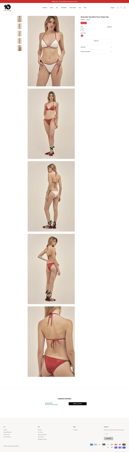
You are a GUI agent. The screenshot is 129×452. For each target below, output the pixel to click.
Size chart (109, 26)
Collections (45, 7)
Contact (5, 430)
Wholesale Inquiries (42, 439)
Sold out (96, 40)
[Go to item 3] (19, 33)
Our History (40, 432)
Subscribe (108, 438)
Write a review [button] (77, 403)
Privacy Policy (7, 434)
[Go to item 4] (19, 41)
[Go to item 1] (19, 19)
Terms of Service (7, 436)
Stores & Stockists (8, 432)
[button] (113, 7)
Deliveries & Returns (42, 434)
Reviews (40, 430)
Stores (85, 7)
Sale (80, 7)
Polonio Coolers (73, 7)
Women (51, 7)
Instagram (75, 430)
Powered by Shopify (15, 446)
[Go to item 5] (19, 48)
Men (57, 7)
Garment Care (41, 436)
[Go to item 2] (19, 26)
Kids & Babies (64, 7)
